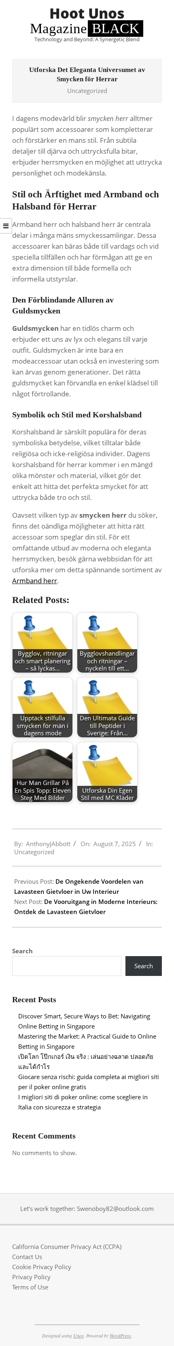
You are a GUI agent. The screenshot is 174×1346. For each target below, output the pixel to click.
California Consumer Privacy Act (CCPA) (66, 1246)
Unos (78, 1335)
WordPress (120, 1335)
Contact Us (27, 1257)
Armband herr (34, 580)
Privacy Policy (31, 1277)
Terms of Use (30, 1287)
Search (22, 951)
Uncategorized (87, 91)
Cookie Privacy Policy (41, 1267)
